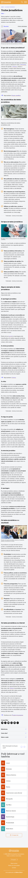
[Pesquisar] (22, 2)
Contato (14, 867)
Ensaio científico (16, 95)
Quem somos (14, 863)
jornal (10, 336)
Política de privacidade (14, 865)
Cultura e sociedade (10, 7)
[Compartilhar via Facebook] (5, 723)
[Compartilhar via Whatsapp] (14, 723)
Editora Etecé (18, 872)
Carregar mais (15, 835)
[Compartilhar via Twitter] (2, 723)
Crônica (14, 377)
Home (2, 7)
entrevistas (23, 64)
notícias (12, 688)
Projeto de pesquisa (17, 715)
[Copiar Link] (18, 723)
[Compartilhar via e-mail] (8, 723)
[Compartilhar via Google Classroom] (11, 723)
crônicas (14, 66)
